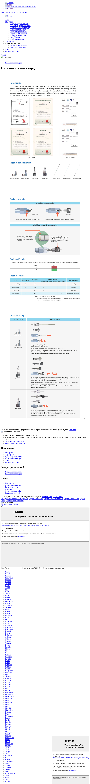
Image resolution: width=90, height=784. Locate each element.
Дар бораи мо (10, 41)
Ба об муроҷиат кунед (18, 30)
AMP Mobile (58, 497)
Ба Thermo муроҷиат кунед (20, 28)
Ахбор (7, 49)
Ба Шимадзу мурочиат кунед (20, 26)
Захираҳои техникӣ (12, 493)
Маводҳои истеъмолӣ (18, 36)
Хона (7, 20)
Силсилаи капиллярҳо (18, 47)
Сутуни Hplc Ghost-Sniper (53, 499)
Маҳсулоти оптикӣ (17, 39)
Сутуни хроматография (14, 501)
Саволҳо (8, 489)
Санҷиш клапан (16, 38)
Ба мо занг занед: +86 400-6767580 (14, 12)
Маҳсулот (9, 22)
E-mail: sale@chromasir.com (15, 443)
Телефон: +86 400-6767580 (15, 441)
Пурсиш (72, 430)
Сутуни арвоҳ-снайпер (18, 34)
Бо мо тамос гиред (12, 51)
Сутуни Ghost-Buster (71, 499)
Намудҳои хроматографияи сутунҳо (14, 499)
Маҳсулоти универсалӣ (18, 32)
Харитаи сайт (47, 497)
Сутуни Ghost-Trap (36, 499)
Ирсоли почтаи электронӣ (11, 505)
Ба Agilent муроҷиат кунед (19, 24)
